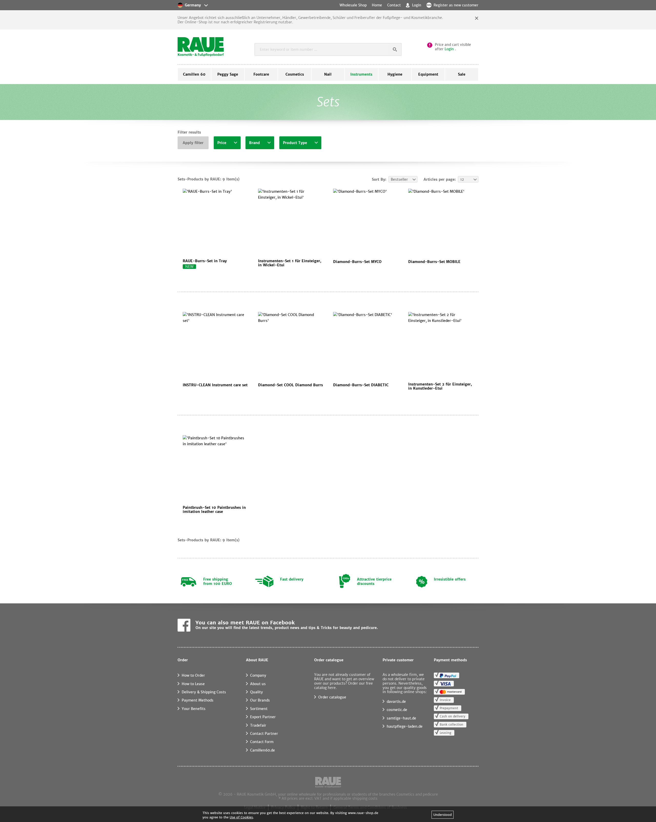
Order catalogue (332, 697)
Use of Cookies (241, 817)
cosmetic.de (397, 709)
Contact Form (261, 741)
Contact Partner (264, 733)
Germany (193, 5)
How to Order (193, 675)
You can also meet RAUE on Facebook (245, 622)
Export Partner (263, 717)
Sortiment (259, 708)
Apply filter (193, 142)
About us (258, 684)
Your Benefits (194, 708)
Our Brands (260, 700)
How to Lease (193, 684)
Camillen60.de (262, 750)
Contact (394, 5)
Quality (256, 692)
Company (258, 675)
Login (449, 49)
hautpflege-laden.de (405, 726)
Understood (442, 815)
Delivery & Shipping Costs (204, 692)
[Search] (395, 49)
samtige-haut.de (401, 718)
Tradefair (258, 725)
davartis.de (396, 701)
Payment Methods (197, 700)
